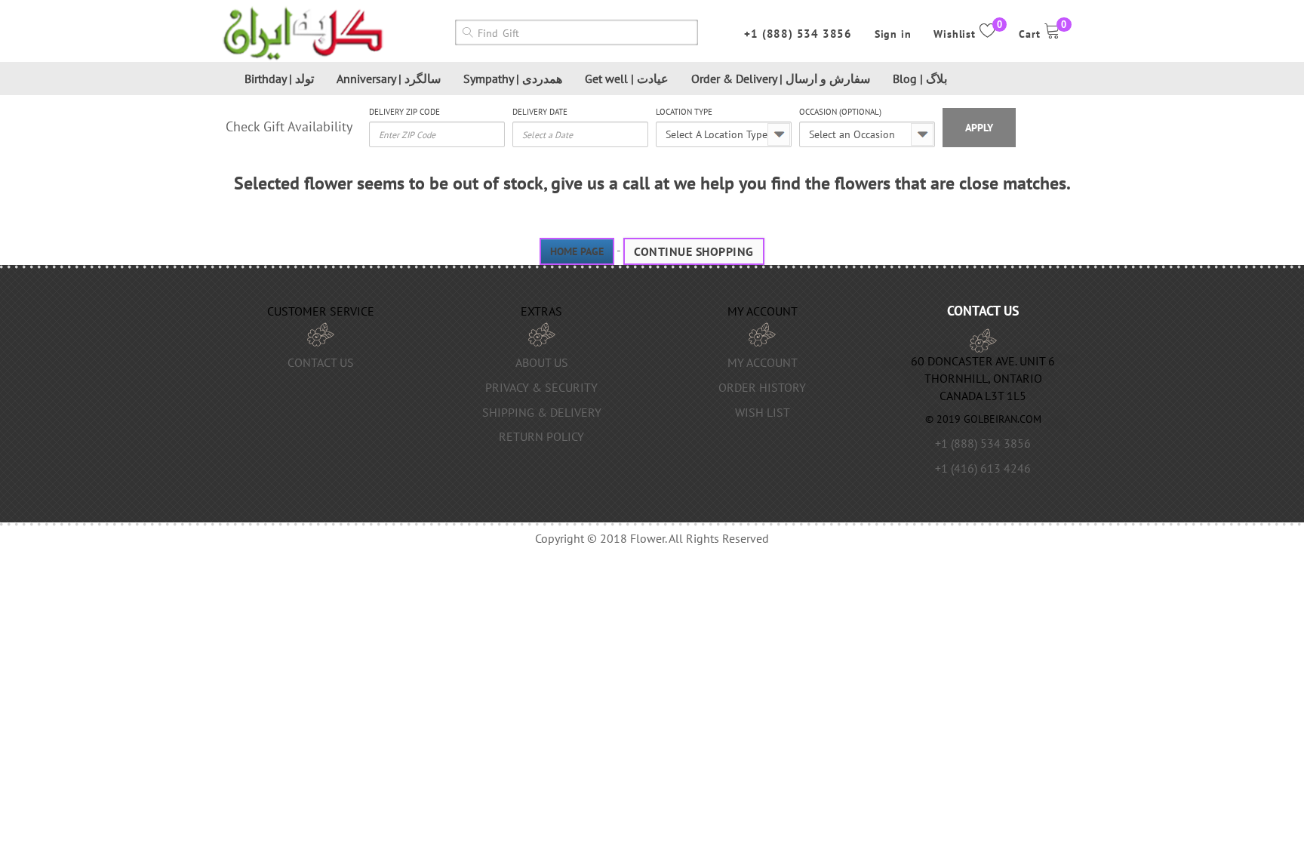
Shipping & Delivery (541, 412)
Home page (577, 251)
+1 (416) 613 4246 (983, 468)
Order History (762, 387)
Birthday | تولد (279, 78)
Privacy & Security (541, 387)
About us (541, 362)
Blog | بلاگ (920, 78)
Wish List (762, 412)
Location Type (684, 111)
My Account (762, 362)
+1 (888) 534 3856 (798, 33)
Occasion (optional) (840, 111)
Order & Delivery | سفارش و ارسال (780, 78)
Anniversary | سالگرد (389, 78)
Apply (979, 127)
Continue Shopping (694, 251)
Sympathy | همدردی (512, 78)
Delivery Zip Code (404, 111)
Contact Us (321, 362)
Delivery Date (539, 111)
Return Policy (541, 436)
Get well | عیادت (627, 78)
